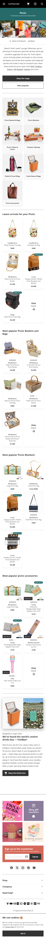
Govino (10, 69)
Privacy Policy (9, 927)
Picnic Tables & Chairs (12, 148)
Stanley (27, 69)
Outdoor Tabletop (33, 147)
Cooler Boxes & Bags (33, 176)
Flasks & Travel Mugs (12, 176)
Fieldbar (38, 66)
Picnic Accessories (12, 203)
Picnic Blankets (33, 120)
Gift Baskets (18, 69)
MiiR (32, 66)
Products (19, 41)
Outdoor (31, 41)
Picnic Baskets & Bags (12, 120)
